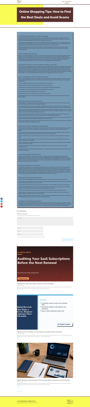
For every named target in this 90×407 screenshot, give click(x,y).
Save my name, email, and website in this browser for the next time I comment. (31, 236)
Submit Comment (67, 239)
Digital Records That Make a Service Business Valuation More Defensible (39, 332)
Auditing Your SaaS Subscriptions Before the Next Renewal (35, 284)
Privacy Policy (68, 1)
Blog (23, 285)
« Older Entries (19, 391)
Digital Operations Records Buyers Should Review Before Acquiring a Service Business (43, 380)
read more (18, 289)
